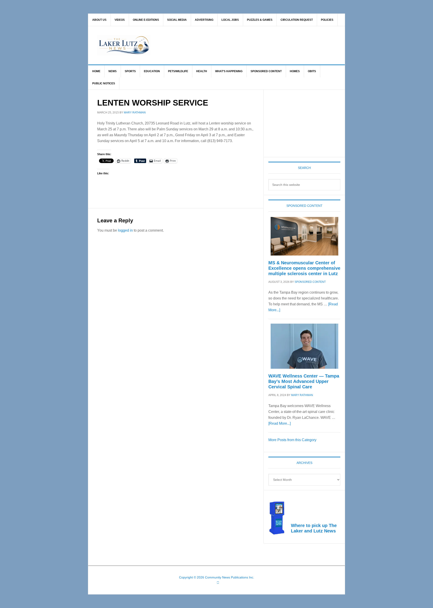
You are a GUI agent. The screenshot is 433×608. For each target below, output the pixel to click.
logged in (125, 230)
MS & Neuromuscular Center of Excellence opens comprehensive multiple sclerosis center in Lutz (304, 268)
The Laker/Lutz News (228, 45)
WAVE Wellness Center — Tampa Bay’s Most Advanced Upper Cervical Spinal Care (303, 381)
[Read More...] (279, 423)
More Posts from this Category (292, 440)
